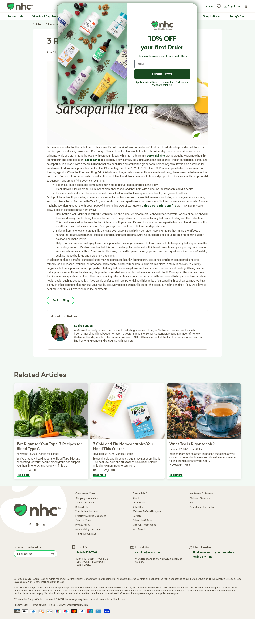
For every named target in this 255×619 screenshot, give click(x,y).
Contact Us (139, 502)
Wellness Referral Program (147, 511)
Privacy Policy (82, 524)
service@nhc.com (147, 552)
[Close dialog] (192, 8)
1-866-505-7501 (86, 552)
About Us (138, 498)
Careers (137, 516)
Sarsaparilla (92, 160)
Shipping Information (86, 498)
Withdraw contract (85, 533)
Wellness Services (200, 498)
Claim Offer (162, 74)
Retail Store (139, 507)
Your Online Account (86, 511)
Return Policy (82, 507)
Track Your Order (84, 502)
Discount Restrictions (144, 524)
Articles (37, 24)
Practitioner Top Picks (202, 507)
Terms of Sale (83, 520)
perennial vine (156, 155)
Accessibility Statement (88, 529)
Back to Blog (60, 300)
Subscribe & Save (142, 520)
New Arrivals (139, 529)
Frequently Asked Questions (90, 516)
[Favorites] (219, 6)
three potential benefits (160, 205)
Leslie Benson (83, 325)
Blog (192, 502)
